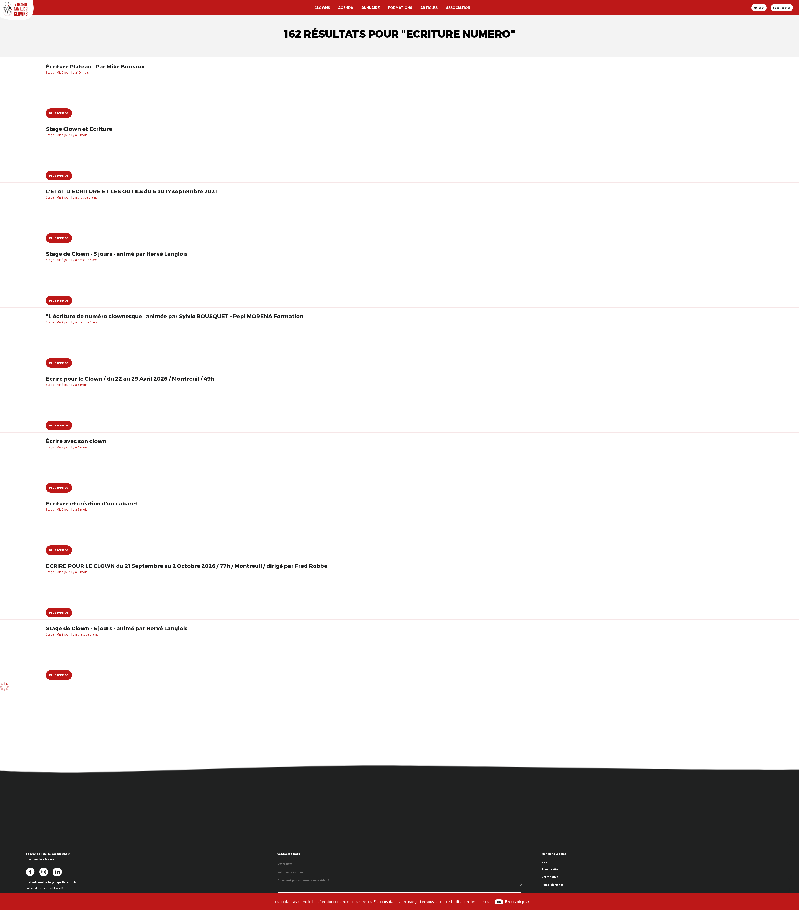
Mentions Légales (554, 853)
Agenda (345, 8)
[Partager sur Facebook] (791, 876)
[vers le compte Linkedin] (59, 871)
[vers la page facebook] (32, 871)
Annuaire (370, 8)
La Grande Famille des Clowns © (44, 887)
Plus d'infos (59, 113)
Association (458, 8)
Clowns (322, 8)
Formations (400, 8)
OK (499, 901)
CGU (545, 861)
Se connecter (781, 7)
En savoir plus (517, 902)
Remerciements (552, 884)
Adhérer (759, 7)
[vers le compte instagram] (46, 871)
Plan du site (550, 869)
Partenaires (550, 876)
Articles (429, 8)
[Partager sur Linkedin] (791, 889)
